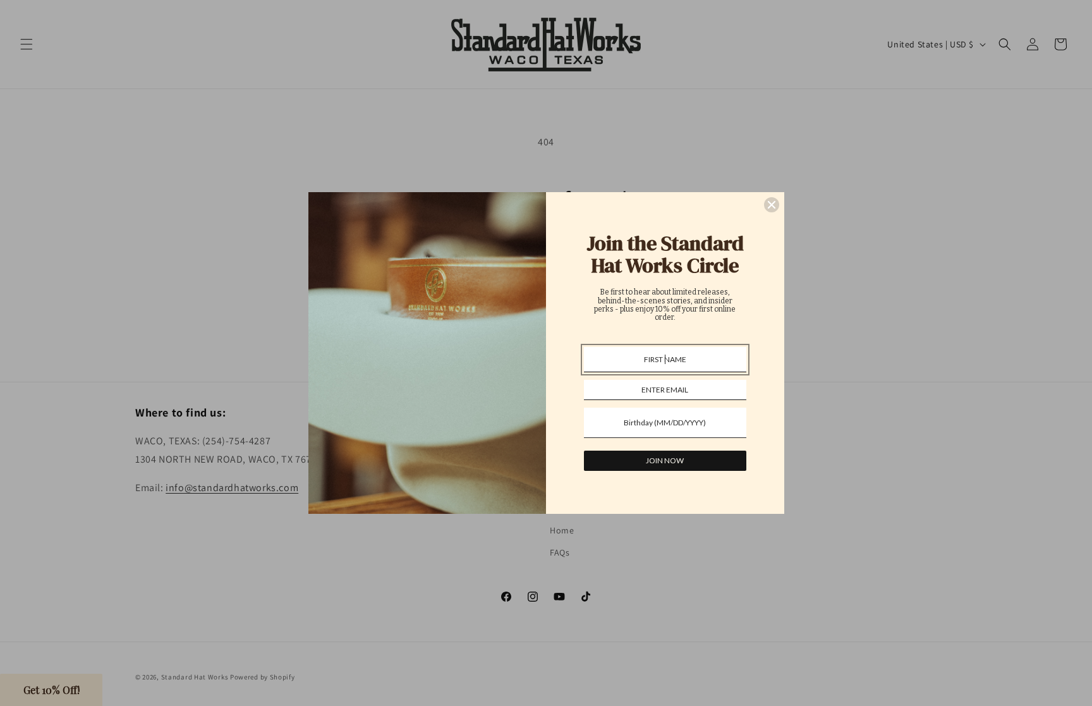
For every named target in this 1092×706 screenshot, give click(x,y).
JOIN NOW (665, 460)
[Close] (771, 204)
